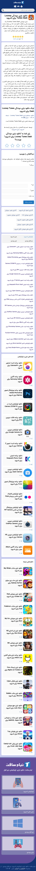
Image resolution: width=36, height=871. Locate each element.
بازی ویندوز (14, 241)
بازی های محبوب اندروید (24, 220)
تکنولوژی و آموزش (20, 869)
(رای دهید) (16, 39)
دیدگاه (31, 165)
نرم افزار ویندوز (29, 241)
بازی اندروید (15, 129)
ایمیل (32, 190)
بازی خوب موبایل (10, 210)
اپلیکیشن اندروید (28, 237)
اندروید (22, 129)
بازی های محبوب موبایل (24, 224)
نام (32, 185)
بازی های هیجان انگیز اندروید (22, 229)
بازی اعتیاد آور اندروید (25, 210)
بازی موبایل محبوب (12, 215)
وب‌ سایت (31, 196)
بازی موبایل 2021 (26, 215)
